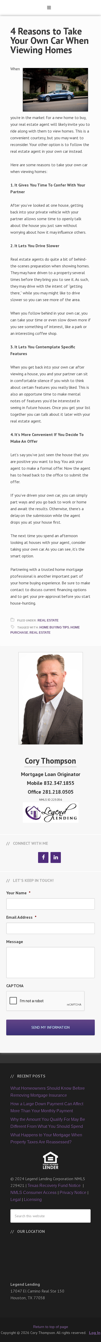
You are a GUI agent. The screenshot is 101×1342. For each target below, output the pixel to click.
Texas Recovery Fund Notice (54, 1185)
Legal (15, 1199)
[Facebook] (43, 857)
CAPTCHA (15, 985)
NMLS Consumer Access (33, 1192)
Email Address (21, 917)
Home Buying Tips (54, 627)
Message (14, 941)
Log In (94, 1333)
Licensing (33, 1199)
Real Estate (48, 620)
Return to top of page (50, 1327)
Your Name (18, 892)
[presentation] (45, 1001)
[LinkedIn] (56, 857)
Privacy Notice (73, 1192)
